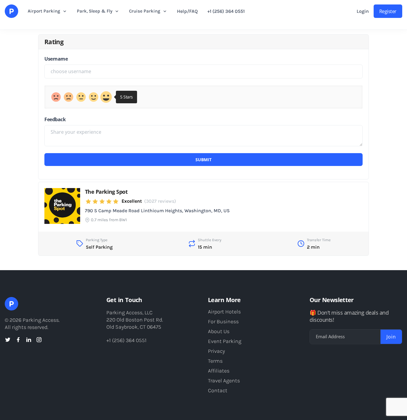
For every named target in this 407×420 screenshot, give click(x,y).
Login (363, 11)
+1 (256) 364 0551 (226, 11)
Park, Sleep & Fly (94, 11)
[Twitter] (8, 340)
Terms (215, 361)
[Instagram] (39, 340)
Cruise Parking (144, 11)
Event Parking (224, 341)
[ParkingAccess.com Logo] (11, 11)
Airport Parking (44, 11)
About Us (218, 331)
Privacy (216, 351)
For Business (223, 321)
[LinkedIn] (29, 340)
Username (56, 59)
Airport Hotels (224, 311)
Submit (203, 159)
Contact (217, 390)
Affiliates (218, 370)
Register (388, 11)
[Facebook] (18, 340)
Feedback (55, 119)
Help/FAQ (187, 11)
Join (391, 336)
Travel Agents (224, 380)
